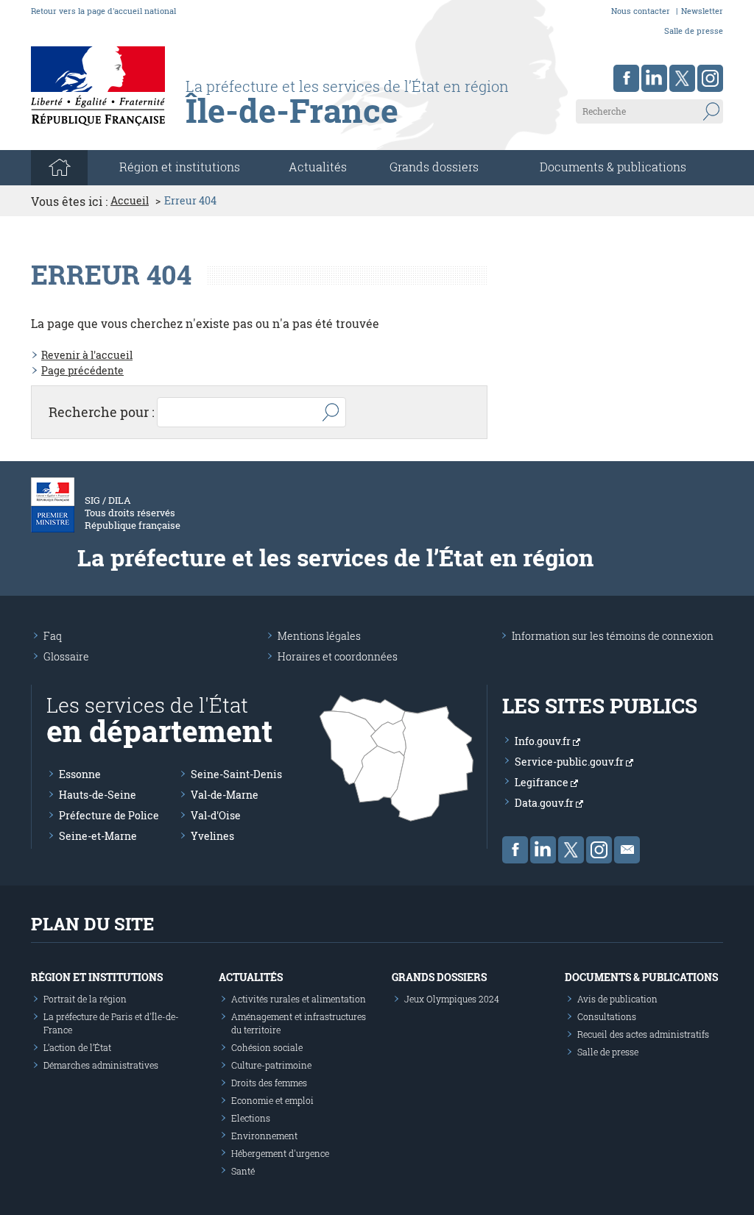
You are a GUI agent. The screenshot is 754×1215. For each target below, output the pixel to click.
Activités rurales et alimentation (298, 999)
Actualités (318, 166)
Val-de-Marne (224, 795)
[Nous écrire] (627, 849)
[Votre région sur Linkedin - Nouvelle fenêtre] (654, 78)
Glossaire (66, 656)
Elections (250, 1118)
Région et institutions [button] (179, 166)
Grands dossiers (434, 166)
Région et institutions (97, 977)
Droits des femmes (269, 1082)
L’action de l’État (77, 1047)
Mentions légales (319, 636)
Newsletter (702, 10)
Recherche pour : (102, 412)
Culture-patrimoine (271, 1065)
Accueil (129, 200)
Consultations (606, 1016)
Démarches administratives (100, 1065)
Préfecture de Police (109, 815)
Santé (243, 1171)
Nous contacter (640, 10)
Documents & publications (613, 166)
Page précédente (82, 370)
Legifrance (543, 782)
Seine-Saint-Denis (236, 774)
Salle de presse (693, 30)
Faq (52, 636)
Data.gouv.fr (545, 803)
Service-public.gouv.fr (570, 762)
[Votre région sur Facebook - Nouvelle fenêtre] (626, 78)
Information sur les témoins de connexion (613, 636)
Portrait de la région (85, 999)
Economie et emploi (272, 1100)
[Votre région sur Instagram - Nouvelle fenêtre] (710, 78)
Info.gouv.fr (544, 741)
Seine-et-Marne (98, 836)
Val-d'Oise (216, 815)
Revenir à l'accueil (87, 355)
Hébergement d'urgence (280, 1153)
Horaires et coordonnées (338, 656)
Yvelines (212, 836)
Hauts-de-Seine (97, 795)
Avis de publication (617, 999)
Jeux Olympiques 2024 (451, 999)
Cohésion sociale (267, 1047)
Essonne (80, 774)
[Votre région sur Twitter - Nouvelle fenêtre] (682, 78)
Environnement (264, 1135)
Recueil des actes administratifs (643, 1034)
